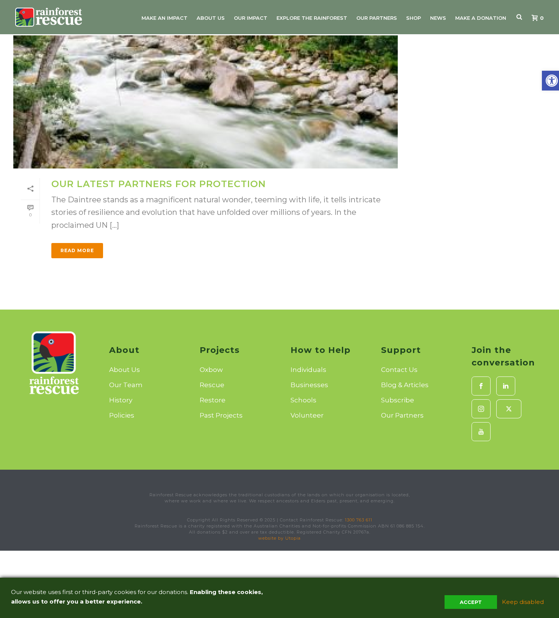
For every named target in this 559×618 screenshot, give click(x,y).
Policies (121, 415)
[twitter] (508, 408)
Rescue (212, 385)
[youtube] (481, 431)
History (120, 400)
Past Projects (221, 415)
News (438, 18)
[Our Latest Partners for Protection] (205, 101)
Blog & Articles (405, 385)
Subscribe (397, 400)
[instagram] (481, 408)
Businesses (309, 385)
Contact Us (399, 369)
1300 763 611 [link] (358, 520)
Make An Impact (164, 18)
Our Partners (376, 18)
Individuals (308, 369)
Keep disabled (523, 601)
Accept (471, 602)
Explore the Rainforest (311, 18)
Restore (213, 400)
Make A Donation (480, 18)
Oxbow (211, 369)
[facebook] (481, 386)
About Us (211, 18)
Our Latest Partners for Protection (158, 183)
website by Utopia (279, 538)
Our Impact (250, 18)
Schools (303, 400)
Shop (413, 18)
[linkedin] (505, 386)
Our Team (126, 385)
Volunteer (307, 415)
